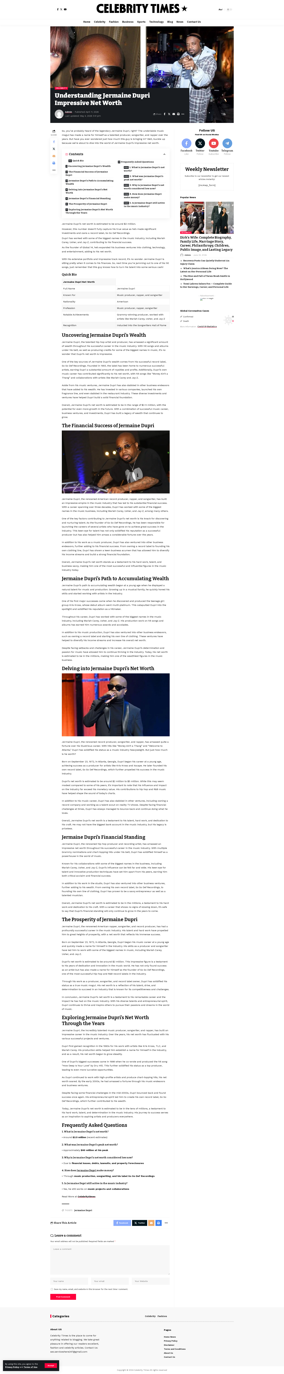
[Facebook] (57, 9)
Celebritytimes (86, 1196)
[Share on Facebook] (164, 114)
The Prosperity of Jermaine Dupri (88, 204)
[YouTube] (65, 9)
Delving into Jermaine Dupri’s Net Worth (86, 191)
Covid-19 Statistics (207, 326)
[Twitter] (61, 9)
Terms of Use (30, 1367)
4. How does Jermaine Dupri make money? (143, 196)
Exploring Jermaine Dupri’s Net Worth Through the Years (89, 211)
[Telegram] (227, 147)
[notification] (210, 9)
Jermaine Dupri (87, 1170)
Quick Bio (78, 160)
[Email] (174, 114)
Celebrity (61, 88)
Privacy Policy (12, 1367)
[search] (214, 9)
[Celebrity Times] (142, 9)
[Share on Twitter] (169, 114)
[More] (183, 114)
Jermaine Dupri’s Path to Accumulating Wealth (89, 182)
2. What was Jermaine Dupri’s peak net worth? (143, 178)
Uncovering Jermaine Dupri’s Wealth (89, 166)
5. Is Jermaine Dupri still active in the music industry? (144, 205)
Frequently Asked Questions (137, 162)
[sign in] (53, 9)
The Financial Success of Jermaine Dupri (87, 173)
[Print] (178, 114)
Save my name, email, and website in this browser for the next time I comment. (91, 1289)
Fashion (162, 1316)
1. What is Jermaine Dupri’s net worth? (144, 169)
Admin (68, 112)
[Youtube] (213, 147)
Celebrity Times (141, 1370)
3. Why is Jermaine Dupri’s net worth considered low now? (144, 187)
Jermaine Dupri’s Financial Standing (89, 198)
